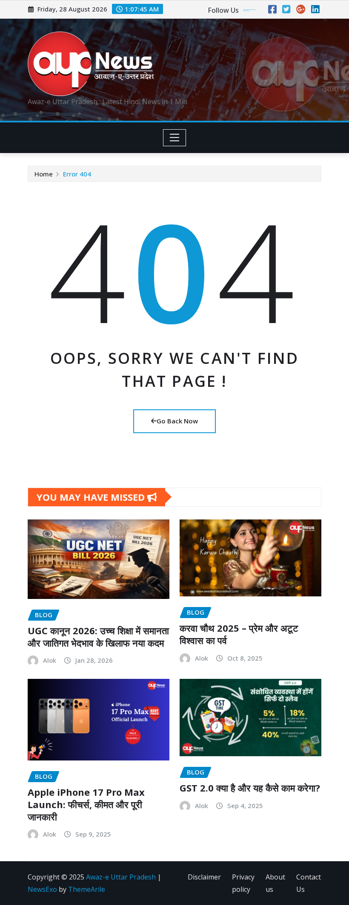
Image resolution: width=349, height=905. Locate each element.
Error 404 (77, 174)
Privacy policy (243, 883)
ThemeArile (86, 889)
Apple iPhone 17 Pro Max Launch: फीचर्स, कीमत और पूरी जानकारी (86, 804)
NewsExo (42, 889)
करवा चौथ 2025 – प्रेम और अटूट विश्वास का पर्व (239, 634)
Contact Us (308, 883)
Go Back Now (177, 421)
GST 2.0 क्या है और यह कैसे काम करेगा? (250, 787)
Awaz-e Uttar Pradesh (121, 877)
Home (43, 174)
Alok (49, 660)
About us (275, 883)
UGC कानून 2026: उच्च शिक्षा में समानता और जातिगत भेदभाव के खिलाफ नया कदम (98, 636)
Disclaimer (204, 877)
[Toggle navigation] (174, 137)
